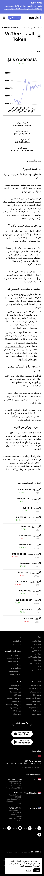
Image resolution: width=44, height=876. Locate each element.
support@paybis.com (31, 767)
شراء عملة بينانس (35, 663)
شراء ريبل (37, 653)
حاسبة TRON (36, 710)
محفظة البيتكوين (15, 655)
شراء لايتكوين (36, 650)
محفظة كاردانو (16, 668)
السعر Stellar (16, 701)
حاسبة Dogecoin (35, 707)
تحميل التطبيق (14, 18)
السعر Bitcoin (16, 685)
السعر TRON (16, 710)
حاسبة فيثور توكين (13, 345)
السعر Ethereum (15, 688)
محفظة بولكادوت (15, 674)
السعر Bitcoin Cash (14, 698)
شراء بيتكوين (36, 641)
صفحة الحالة (20, 722)
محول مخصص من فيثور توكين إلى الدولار (21, 357)
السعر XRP (17, 695)
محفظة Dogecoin (14, 671)
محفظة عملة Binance (13, 658)
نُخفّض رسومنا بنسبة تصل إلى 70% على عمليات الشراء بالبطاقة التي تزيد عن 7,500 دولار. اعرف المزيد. (23, 8)
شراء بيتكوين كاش (34, 657)
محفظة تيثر (17, 664)
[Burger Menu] (4, 17)
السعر (22, 27)
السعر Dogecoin (15, 707)
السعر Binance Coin (13, 704)
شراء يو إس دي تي (34, 647)
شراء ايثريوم (36, 644)
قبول (37, 870)
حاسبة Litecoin (35, 691)
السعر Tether (16, 714)
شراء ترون (37, 666)
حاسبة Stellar (36, 701)
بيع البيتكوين (17, 641)
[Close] (3, 2)
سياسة (28, 870)
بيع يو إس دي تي (15, 644)
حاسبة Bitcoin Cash (33, 698)
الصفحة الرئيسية (35, 27)
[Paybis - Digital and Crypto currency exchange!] (35, 17)
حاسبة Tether (36, 714)
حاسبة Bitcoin (36, 685)
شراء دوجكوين (36, 669)
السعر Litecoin (15, 691)
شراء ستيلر (37, 660)
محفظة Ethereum (14, 661)
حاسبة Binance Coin (33, 704)
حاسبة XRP (37, 695)
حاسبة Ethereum (35, 688)
